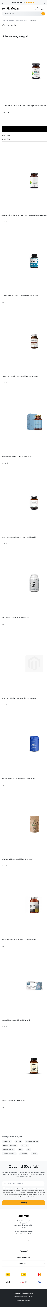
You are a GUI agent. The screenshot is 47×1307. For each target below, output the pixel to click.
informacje (30, 1174)
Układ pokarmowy (21, 20)
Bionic (3, 20)
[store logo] (23, 1216)
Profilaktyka (10, 20)
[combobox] (23, 13)
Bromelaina (6, 1141)
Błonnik (18, 1141)
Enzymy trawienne (9, 1154)
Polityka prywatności (27, 1293)
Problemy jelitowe (32, 1141)
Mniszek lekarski (8, 1149)
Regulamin (17, 1293)
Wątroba (25, 1145)
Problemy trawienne (9, 1145)
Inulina (34, 1154)
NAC (20, 1149)
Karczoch (24, 1154)
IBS (28, 1149)
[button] (37, 9)
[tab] (23, 1251)
